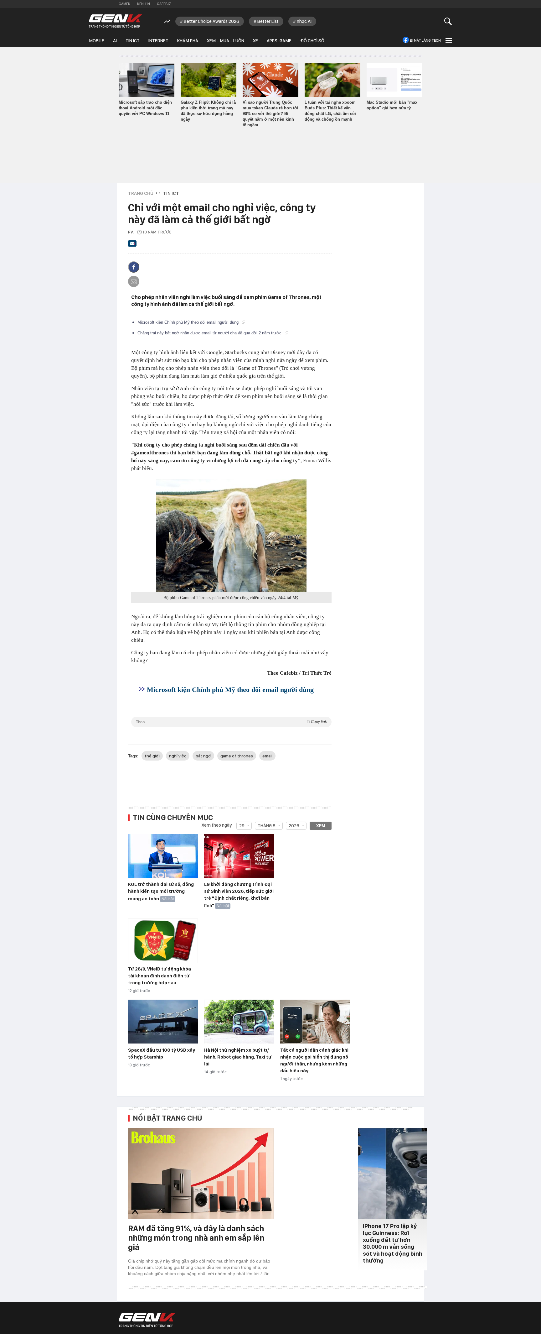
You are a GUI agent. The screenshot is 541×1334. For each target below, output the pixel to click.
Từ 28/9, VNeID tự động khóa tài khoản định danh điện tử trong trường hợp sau (159, 976)
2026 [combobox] (294, 826)
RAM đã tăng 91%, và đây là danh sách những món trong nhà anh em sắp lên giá (196, 1237)
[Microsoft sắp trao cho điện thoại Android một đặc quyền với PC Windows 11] (146, 80)
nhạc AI (304, 21)
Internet (158, 41)
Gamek (124, 4)
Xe (255, 41)
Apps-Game (279, 41)
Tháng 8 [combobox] (267, 826)
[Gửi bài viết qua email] (132, 245)
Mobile (96, 41)
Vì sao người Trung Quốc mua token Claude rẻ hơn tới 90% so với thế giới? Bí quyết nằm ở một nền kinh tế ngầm (270, 113)
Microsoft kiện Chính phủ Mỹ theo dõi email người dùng (188, 322)
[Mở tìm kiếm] (448, 21)
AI (115, 41)
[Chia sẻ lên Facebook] (133, 267)
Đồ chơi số (312, 41)
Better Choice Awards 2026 (211, 21)
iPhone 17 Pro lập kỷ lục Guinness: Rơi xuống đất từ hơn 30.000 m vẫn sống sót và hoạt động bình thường (392, 1243)
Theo (231, 721)
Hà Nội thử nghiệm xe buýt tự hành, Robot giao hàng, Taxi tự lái (237, 1057)
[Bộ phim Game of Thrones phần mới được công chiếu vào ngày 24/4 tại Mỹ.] (231, 535)
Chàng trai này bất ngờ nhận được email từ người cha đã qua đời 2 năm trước (210, 333)
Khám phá (187, 41)
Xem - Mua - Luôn (225, 41)
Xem (320, 826)
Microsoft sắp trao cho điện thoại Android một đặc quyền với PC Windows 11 (145, 108)
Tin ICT (133, 41)
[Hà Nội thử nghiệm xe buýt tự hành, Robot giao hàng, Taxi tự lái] (239, 1022)
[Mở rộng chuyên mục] (448, 40)
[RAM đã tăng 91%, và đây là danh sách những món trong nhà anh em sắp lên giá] (201, 1173)
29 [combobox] (242, 826)
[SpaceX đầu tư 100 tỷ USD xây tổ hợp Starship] (163, 1022)
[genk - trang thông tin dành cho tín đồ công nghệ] (147, 1320)
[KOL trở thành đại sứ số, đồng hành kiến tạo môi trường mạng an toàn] (163, 856)
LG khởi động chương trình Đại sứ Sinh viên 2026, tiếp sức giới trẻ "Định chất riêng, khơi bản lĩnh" (239, 894)
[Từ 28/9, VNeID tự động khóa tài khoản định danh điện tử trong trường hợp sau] (163, 940)
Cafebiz (164, 4)
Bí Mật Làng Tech (425, 40)
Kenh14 (143, 4)
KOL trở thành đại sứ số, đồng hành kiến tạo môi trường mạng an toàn (161, 891)
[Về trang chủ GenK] (115, 21)
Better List (268, 21)
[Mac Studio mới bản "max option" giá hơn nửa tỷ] (394, 80)
